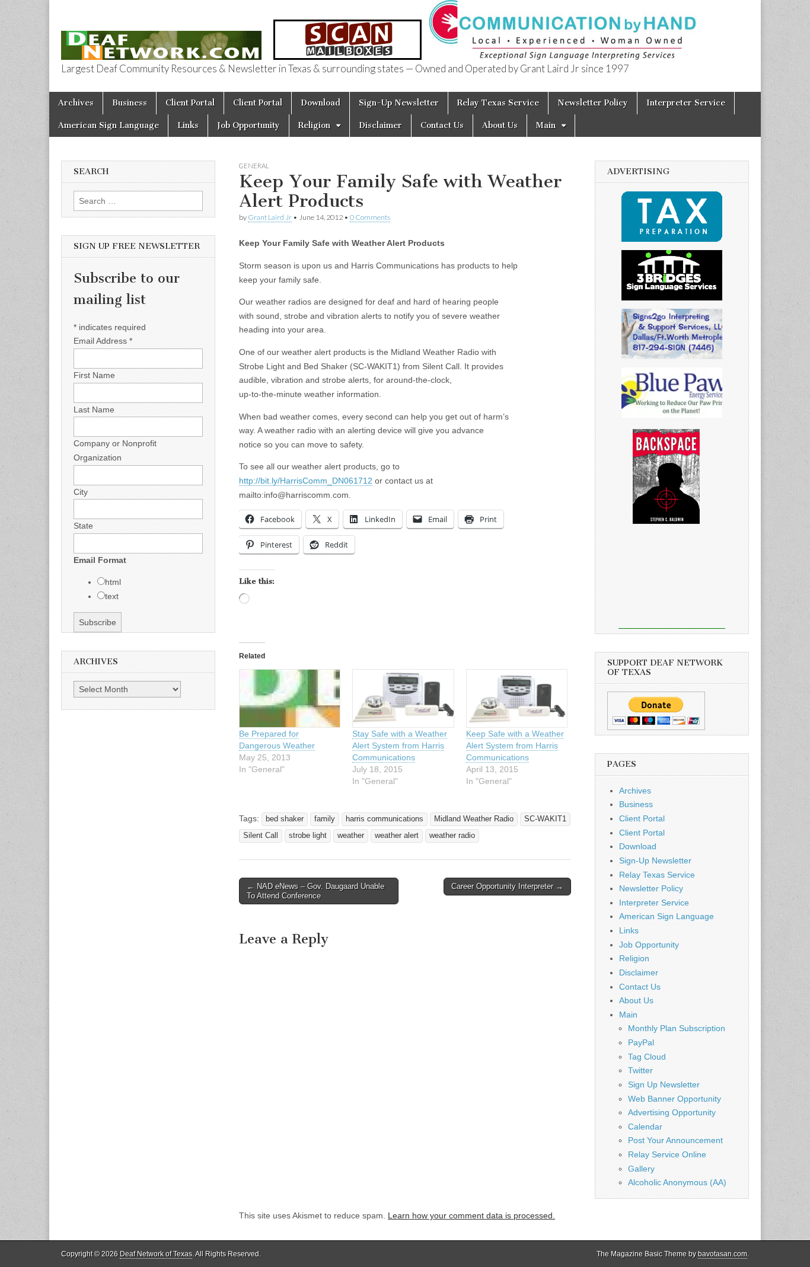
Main (546, 125)
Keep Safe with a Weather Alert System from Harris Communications (515, 745)
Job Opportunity (248, 125)
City (81, 492)
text (112, 596)
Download (320, 103)
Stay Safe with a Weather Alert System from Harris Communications (399, 745)
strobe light (308, 835)
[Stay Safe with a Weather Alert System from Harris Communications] (403, 698)
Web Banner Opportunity (674, 1098)
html (113, 582)
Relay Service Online (667, 1154)
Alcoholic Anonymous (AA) (677, 1182)
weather (350, 835)
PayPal (641, 1042)
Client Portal (190, 103)
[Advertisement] (671, 584)
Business (129, 103)
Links (188, 125)
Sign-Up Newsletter (399, 103)
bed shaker (285, 819)
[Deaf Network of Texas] (161, 39)
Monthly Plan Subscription (676, 1028)
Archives (76, 103)
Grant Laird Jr (270, 217)
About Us (500, 125)
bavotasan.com (722, 1254)
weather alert (397, 835)
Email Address (103, 340)
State (83, 525)
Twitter (640, 1070)
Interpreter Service (685, 103)
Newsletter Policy (592, 103)
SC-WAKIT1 (545, 819)
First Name (94, 375)
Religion (314, 125)
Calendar (645, 1126)
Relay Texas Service (498, 103)
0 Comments (370, 217)
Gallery (641, 1168)
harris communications (384, 819)
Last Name (94, 409)
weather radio (452, 835)
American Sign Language (108, 125)
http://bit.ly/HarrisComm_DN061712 (305, 480)
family (324, 819)
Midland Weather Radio (474, 819)
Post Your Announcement (675, 1140)
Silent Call (260, 835)
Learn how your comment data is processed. (471, 1215)
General (254, 165)
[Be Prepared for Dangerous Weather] (289, 698)
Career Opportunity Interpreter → (507, 886)
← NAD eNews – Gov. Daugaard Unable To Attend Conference (315, 891)
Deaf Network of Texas (156, 1254)
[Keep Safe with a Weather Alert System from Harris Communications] (516, 698)
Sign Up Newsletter (664, 1084)
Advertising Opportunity (672, 1112)
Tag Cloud (647, 1056)
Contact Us (442, 125)
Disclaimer (380, 125)
